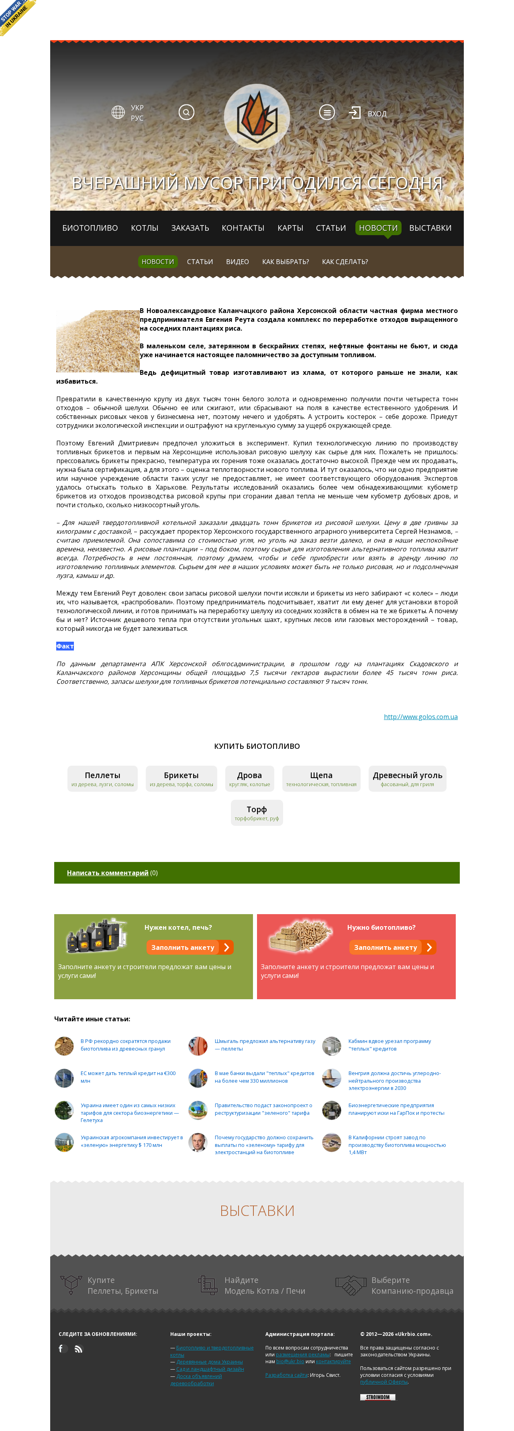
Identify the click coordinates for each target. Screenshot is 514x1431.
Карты (290, 227)
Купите (123, 1285)
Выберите (412, 1285)
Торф (257, 809)
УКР (137, 107)
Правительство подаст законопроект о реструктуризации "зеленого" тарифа (263, 1109)
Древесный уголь (408, 775)
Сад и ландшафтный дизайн (210, 1369)
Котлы (145, 227)
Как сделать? (345, 261)
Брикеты (181, 775)
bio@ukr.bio (290, 1361)
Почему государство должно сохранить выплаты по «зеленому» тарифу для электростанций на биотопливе (264, 1145)
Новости (378, 227)
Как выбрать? (285, 261)
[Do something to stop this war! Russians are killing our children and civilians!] (18, 18)
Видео (237, 261)
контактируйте (333, 1361)
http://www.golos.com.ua (421, 716)
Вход (377, 113)
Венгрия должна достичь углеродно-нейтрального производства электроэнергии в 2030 (395, 1080)
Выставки (430, 227)
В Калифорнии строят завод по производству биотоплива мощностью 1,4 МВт (397, 1145)
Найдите (265, 1285)
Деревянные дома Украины (209, 1361)
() (112, 872)
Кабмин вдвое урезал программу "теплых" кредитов (390, 1044)
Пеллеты (102, 775)
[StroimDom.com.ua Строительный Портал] (378, 1398)
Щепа (321, 775)
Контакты (243, 227)
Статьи (331, 227)
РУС (137, 118)
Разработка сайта (286, 1375)
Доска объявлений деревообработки (196, 1380)
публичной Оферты (384, 1381)
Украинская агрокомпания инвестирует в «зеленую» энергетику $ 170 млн (132, 1141)
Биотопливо (90, 227)
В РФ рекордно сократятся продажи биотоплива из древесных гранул (126, 1044)
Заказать (190, 227)
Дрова (249, 775)
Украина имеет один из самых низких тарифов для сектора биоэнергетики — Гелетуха (130, 1113)
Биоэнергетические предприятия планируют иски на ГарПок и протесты (397, 1109)
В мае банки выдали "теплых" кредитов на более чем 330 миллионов (264, 1076)
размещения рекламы (303, 1354)
